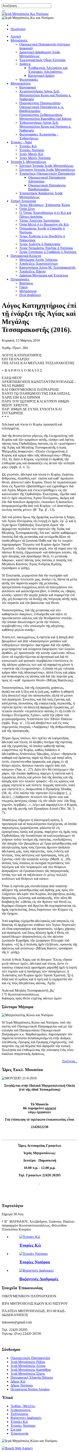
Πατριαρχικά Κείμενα (26, 256)
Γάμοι (23, 287)
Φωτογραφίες (28, 79)
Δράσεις (25, 64)
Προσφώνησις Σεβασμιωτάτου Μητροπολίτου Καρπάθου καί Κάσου (45, 117)
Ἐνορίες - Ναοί (21, 142)
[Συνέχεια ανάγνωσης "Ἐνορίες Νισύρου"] (33, 1254)
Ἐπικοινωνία (19, 1433)
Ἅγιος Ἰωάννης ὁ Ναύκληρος (39, 244)
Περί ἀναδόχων (30, 295)
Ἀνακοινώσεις (21, 1410)
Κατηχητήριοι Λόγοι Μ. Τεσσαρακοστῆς (47, 267)
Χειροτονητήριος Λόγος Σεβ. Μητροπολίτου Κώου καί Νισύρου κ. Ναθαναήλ (45, 95)
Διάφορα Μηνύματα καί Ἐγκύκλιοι (43, 275)
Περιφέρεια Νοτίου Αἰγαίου (30, 1389)
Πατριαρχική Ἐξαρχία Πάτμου (32, 1377)
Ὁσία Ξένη (27, 209)
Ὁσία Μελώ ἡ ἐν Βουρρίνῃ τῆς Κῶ (44, 224)
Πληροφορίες (20, 279)
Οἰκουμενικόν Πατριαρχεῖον (30, 1358)
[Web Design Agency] (17, 1448)
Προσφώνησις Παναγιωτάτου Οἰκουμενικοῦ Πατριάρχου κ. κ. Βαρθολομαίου (41, 107)
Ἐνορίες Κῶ (30, 1245)
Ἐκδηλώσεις (19, 1414)
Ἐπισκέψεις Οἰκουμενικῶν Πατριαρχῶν (47, 173)
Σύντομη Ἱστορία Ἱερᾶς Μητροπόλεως (46, 166)
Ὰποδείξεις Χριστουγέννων (38, 263)
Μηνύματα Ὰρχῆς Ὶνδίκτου (38, 260)
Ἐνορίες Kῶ (28, 146)
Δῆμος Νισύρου (22, 1385)
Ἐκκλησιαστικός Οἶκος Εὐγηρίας (42, 60)
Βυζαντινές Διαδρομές (38, 1279)
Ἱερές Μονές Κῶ (31, 154)
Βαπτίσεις (26, 283)
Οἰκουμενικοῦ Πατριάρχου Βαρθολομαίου (47, 187)
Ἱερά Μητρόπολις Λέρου (28, 1366)
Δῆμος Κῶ (18, 1381)
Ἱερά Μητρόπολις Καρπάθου (31, 1370)
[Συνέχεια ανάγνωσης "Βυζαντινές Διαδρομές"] (36, 1270)
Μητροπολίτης (21, 83)
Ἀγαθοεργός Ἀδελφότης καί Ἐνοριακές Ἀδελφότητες (47, 70)
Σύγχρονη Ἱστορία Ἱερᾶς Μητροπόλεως (47, 169)
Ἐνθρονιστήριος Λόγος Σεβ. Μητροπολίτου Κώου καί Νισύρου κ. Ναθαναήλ (45, 126)
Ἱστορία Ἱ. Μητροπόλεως (28, 162)
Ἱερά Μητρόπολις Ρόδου (28, 1362)
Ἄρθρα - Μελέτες (23, 1406)
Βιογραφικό (27, 87)
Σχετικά (16, 1429)
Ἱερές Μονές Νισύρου (35, 158)
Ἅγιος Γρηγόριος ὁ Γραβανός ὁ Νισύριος (48, 252)
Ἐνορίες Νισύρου (31, 150)
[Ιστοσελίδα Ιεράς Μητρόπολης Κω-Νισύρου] (25, 14)
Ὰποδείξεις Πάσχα (32, 271)
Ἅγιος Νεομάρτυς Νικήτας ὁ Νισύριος (46, 248)
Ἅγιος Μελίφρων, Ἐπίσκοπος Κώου (44, 205)
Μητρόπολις (19, 40)
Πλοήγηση (18, 29)
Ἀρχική (16, 36)
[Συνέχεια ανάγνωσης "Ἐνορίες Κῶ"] (29, 1237)
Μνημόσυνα (27, 291)
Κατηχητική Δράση (41, 75)
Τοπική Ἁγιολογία (23, 201)
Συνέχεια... (69, 1061)
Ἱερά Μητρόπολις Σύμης (28, 1373)
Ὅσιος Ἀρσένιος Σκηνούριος (39, 220)
